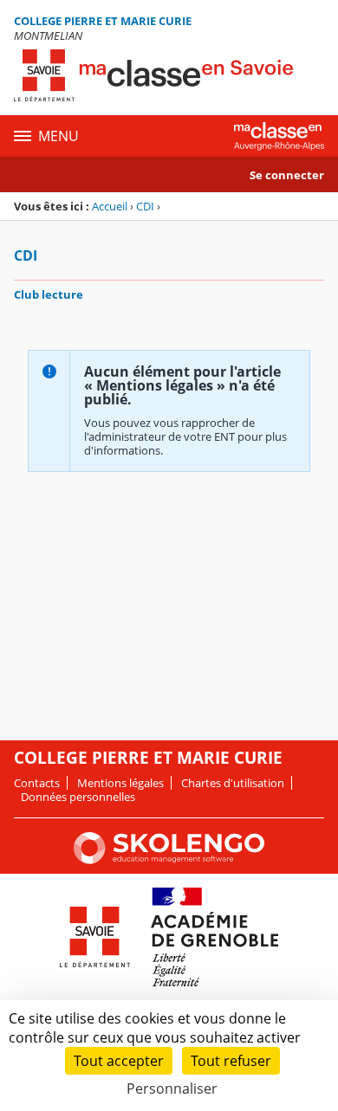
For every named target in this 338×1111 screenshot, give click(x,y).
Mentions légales (120, 783)
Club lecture (48, 294)
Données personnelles (78, 797)
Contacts (37, 783)
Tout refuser (231, 1060)
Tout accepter (119, 1060)
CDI (145, 206)
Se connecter (287, 175)
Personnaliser (172, 1088)
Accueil (109, 206)
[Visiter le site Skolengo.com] (169, 860)
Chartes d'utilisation (232, 783)
